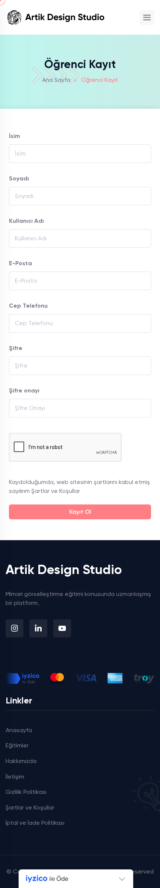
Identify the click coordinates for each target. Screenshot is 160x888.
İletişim (15, 776)
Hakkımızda (21, 760)
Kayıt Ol (80, 511)
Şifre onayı (24, 390)
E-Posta (20, 263)
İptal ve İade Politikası (35, 822)
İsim (14, 136)
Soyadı (19, 178)
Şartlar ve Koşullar (55, 490)
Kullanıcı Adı (26, 220)
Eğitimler (17, 745)
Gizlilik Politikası (26, 791)
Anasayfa (19, 730)
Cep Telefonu (28, 305)
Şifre (15, 348)
